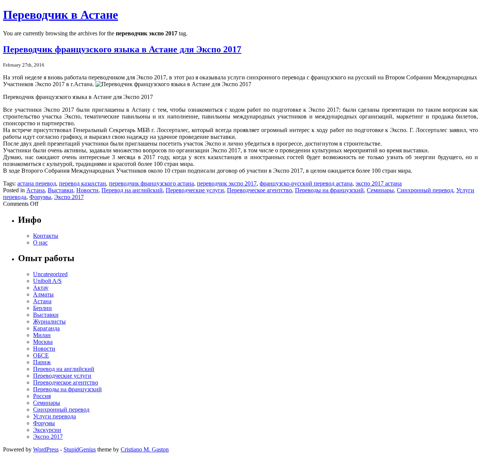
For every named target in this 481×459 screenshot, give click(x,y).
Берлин (42, 308)
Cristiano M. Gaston (145, 449)
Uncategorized (50, 274)
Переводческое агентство (259, 190)
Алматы (43, 294)
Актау (40, 287)
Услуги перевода (54, 416)
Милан (42, 335)
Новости (87, 190)
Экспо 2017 (69, 197)
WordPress (46, 449)
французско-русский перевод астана (306, 183)
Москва (43, 342)
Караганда (46, 328)
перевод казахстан (82, 183)
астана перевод (36, 183)
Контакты (45, 236)
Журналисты (49, 321)
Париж (42, 362)
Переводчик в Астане (60, 14)
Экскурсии (47, 430)
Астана (35, 190)
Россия (42, 396)
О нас (40, 242)
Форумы (40, 197)
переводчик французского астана (151, 183)
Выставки (60, 190)
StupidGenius (80, 449)
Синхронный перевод (425, 190)
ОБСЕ (41, 355)
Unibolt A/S (47, 281)
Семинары (380, 190)
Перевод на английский (132, 190)
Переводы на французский (329, 190)
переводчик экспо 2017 (227, 183)
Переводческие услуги (195, 190)
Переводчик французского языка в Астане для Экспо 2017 (122, 49)
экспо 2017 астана (378, 183)
